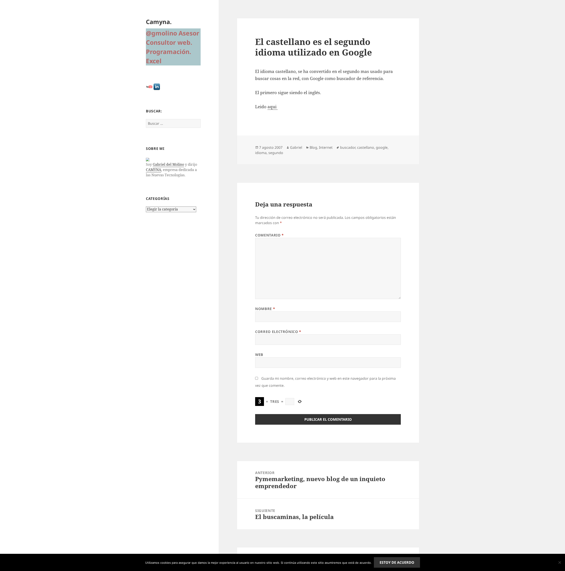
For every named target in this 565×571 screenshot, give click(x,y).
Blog (313, 147)
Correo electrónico (278, 331)
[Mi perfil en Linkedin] (156, 86)
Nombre (265, 308)
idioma (261, 152)
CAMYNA (153, 169)
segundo (275, 152)
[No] (559, 562)
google (382, 147)
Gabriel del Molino (168, 164)
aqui (272, 107)
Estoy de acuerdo (397, 562)
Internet (326, 147)
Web (259, 354)
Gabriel (296, 147)
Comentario (269, 235)
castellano (365, 147)
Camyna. (159, 22)
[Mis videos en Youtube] (149, 86)
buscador (347, 147)
